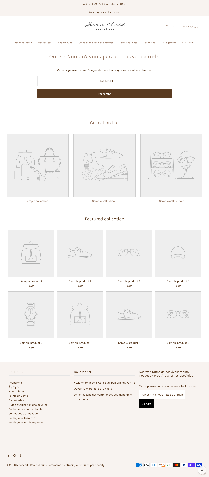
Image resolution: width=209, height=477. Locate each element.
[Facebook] (8, 456)
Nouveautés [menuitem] (45, 42)
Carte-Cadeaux (18, 400)
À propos (14, 387)
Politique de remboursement (27, 422)
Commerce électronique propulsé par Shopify (76, 465)
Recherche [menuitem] (149, 42)
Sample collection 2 (104, 201)
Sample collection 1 (37, 201)
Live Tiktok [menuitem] (188, 42)
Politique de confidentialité (26, 409)
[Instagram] (14, 456)
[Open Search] (167, 26)
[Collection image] (37, 194)
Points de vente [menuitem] (128, 42)
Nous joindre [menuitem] (169, 42)
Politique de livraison (22, 418)
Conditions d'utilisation (23, 413)
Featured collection (104, 218)
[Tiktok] (20, 456)
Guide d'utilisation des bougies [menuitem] (96, 42)
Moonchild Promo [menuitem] (22, 42)
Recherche (15, 382)
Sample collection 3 (171, 201)
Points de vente (18, 395)
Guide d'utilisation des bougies (28, 404)
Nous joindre (17, 391)
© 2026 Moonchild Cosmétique (26, 465)
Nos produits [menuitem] (65, 42)
